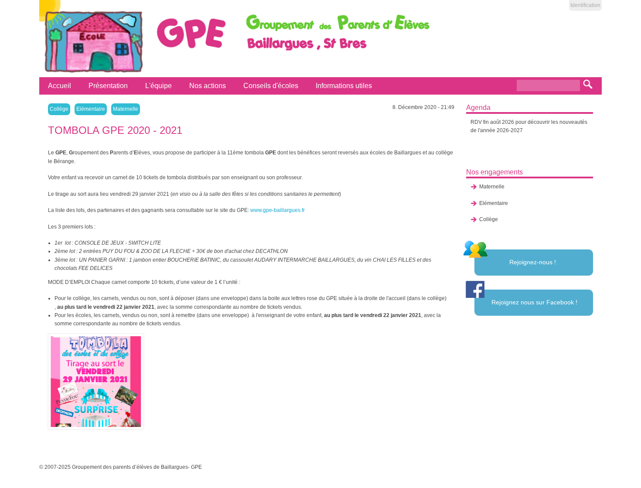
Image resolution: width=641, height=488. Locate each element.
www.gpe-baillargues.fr (277, 210)
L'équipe (158, 85)
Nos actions (207, 85)
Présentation (108, 85)
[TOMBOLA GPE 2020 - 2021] (99, 382)
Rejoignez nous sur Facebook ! (534, 302)
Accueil (59, 85)
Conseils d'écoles (270, 85)
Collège (59, 109)
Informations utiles (344, 85)
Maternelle (125, 109)
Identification (585, 5)
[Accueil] (92, 73)
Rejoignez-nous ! (532, 262)
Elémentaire (90, 109)
